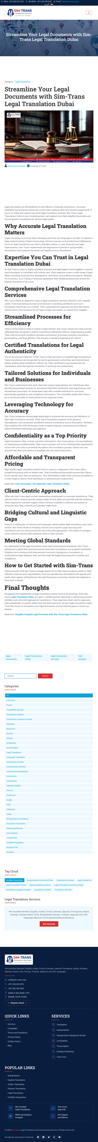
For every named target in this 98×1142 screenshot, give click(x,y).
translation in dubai (42, 889)
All (8, 695)
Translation (62, 1024)
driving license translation (17, 819)
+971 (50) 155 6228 (44, 1)
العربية (46, 4)
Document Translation (16, 823)
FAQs (9, 804)
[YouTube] (59, 1137)
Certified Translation (15, 842)
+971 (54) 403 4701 (16, 1)
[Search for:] (21, 676)
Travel (9, 705)
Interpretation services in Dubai (40, 880)
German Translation (17, 1088)
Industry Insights (14, 785)
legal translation (84, 880)
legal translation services (40, 885)
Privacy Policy (14, 1037)
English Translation (16, 1080)
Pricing (10, 738)
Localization (62, 1040)
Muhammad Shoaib (16, 166)
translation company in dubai (18, 889)
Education (11, 809)
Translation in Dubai (15, 714)
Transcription (63, 1046)
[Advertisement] (49, 187)
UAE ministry (82, 657)
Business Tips (12, 847)
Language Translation (16, 757)
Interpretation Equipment (17, 771)
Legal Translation (22, 81)
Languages (12, 1028)
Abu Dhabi (20, 993)
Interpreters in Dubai (15, 762)
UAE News (11, 700)
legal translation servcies (59, 657)
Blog (9, 1045)
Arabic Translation (16, 1084)
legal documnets (11, 657)
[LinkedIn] (43, 1137)
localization (11, 743)
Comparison (12, 838)
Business (10, 852)
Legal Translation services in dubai (68, 885)
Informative (12, 776)
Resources (11, 728)
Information (12, 781)
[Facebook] (38, 1137)
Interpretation (63, 1030)
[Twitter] (49, 1137)
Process (10, 733)
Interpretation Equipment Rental (71, 1035)
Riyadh (11, 996)
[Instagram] (54, 1137)
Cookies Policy (14, 1041)
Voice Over (61, 1057)
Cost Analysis (12, 833)
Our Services (49, 923)
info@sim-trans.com (70, 1)
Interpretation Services (16, 766)
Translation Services (15, 709)
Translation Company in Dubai (19, 719)
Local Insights (12, 747)
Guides (9, 800)
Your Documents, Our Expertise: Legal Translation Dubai (42, 483)
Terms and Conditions (17, 1032)
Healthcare (11, 795)
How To (10, 790)
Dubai (9, 814)
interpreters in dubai (65, 880)
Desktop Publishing (65, 1051)
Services (11, 1024)
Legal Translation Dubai (33, 657)
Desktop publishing (15, 828)
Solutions (10, 724)
